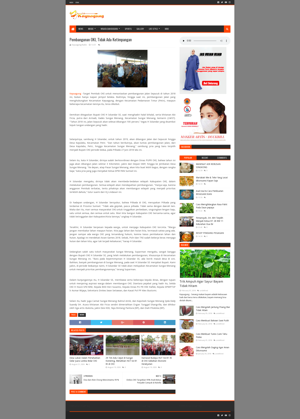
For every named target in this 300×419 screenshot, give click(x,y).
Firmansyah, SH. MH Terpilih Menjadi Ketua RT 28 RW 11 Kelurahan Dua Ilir (209, 221)
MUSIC (91, 28)
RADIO (71, 2)
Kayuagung (75, 93)
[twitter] (222, 2)
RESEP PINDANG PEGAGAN (210, 233)
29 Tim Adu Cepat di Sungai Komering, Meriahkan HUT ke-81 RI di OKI (121, 361)
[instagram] (229, 2)
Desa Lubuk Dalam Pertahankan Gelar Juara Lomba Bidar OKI (85, 359)
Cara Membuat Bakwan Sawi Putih (212, 320)
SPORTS (128, 28)
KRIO (167, 28)
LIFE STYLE (153, 28)
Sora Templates (87, 415)
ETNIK (77, 2)
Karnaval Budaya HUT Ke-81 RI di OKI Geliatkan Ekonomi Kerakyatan (157, 361)
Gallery (140, 28)
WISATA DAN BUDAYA (109, 28)
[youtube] (226, 2)
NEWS (80, 28)
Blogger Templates (104, 415)
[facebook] (218, 2)
